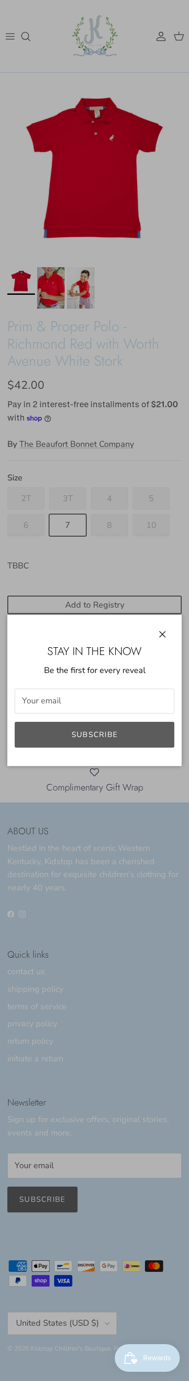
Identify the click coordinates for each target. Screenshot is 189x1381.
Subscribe (95, 735)
